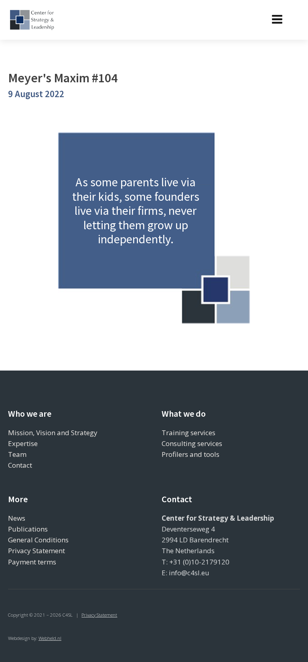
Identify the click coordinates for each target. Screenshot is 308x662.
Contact (20, 465)
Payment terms (32, 561)
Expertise (23, 443)
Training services (188, 432)
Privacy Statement (36, 550)
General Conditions (38, 539)
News (16, 518)
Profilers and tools (190, 454)
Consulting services (192, 443)
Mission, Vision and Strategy (52, 432)
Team (17, 454)
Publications (28, 529)
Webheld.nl (49, 638)
